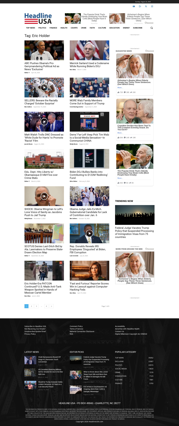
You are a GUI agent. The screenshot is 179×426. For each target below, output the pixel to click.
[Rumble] (139, 6)
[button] (152, 28)
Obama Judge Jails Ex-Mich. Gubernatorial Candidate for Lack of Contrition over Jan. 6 (88, 212)
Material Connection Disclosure (82, 331)
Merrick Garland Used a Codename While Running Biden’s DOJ (89, 65)
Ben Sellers (28, 107)
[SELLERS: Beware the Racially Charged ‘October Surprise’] (44, 87)
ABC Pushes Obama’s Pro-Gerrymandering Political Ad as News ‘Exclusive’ (41, 66)
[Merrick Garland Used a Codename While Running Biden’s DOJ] (89, 50)
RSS (71, 334)
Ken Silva (73, 69)
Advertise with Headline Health (127, 329)
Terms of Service (76, 329)
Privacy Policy (30, 334)
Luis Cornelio (74, 256)
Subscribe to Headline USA (35, 326)
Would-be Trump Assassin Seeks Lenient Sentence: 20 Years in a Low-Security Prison (50, 384)
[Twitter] (146, 6)
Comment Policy (76, 326)
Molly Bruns (73, 144)
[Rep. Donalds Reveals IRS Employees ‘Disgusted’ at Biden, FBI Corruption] (89, 233)
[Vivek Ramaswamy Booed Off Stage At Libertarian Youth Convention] (30, 360)
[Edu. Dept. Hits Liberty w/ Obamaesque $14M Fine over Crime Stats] (44, 159)
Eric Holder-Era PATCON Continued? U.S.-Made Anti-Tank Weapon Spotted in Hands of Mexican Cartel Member (42, 288)
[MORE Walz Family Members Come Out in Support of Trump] (89, 87)
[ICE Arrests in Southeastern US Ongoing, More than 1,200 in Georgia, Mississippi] (76, 390)
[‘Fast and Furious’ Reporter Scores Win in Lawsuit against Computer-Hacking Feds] (89, 271)
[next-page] (51, 306)
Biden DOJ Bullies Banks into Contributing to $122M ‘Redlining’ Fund (89, 174)
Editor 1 (27, 72)
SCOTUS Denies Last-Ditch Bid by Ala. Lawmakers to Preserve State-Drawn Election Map (43, 249)
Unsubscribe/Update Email (35, 331)
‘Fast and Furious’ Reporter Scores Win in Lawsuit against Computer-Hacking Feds (89, 286)
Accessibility (120, 326)
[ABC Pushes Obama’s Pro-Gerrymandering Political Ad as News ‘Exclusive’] (44, 50)
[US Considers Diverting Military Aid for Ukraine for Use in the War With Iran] (30, 372)
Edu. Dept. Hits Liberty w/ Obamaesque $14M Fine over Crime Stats (41, 174)
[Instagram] (152, 6)
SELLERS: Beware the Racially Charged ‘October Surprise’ (41, 102)
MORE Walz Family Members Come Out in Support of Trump (87, 102)
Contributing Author (76, 107)
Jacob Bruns (28, 144)
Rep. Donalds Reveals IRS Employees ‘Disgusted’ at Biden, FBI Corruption (88, 249)
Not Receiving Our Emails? (34, 329)
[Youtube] (133, 6)
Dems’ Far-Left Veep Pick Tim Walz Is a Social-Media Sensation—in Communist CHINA (89, 137)
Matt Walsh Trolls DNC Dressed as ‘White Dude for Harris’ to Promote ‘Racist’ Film (43, 137)
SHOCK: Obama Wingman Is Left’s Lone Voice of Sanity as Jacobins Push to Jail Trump (43, 212)
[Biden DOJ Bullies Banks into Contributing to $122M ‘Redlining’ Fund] (89, 159)
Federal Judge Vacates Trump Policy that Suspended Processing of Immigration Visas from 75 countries (134, 232)
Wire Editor (73, 181)
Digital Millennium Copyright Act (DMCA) (131, 334)
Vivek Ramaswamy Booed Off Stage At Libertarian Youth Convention (49, 359)
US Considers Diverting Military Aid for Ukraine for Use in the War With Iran (50, 372)
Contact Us (119, 331)
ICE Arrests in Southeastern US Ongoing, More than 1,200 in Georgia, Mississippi (95, 389)
